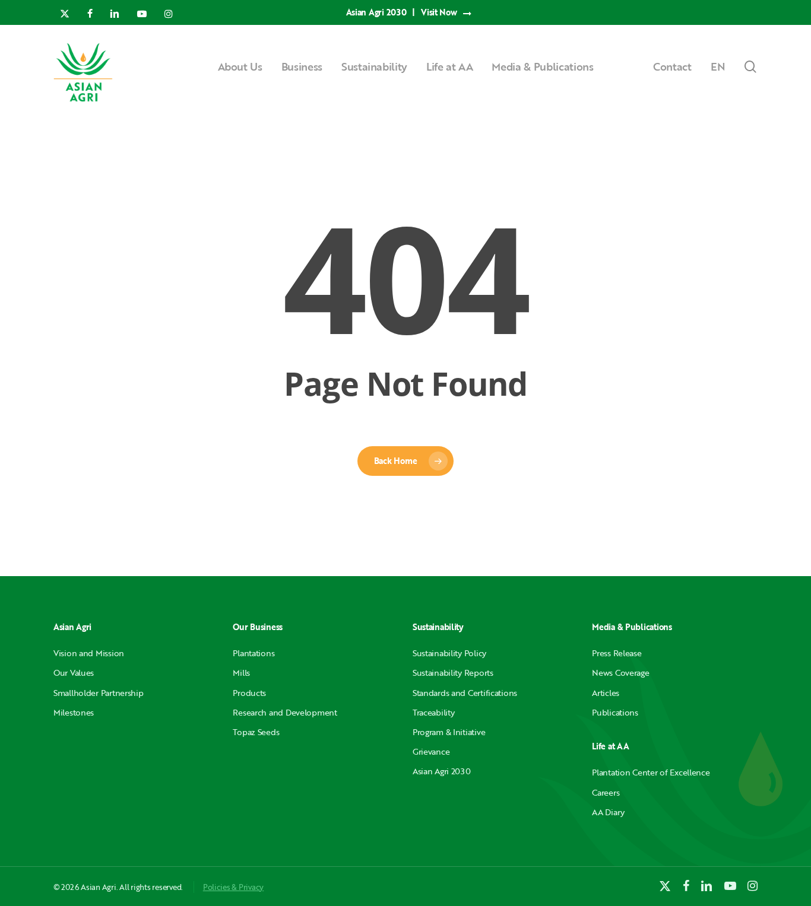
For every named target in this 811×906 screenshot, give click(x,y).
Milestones (73, 712)
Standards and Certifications (465, 692)
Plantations (253, 653)
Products (249, 692)
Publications (615, 712)
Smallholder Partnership (98, 692)
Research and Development (285, 712)
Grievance (431, 751)
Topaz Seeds (256, 732)
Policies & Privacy (233, 887)
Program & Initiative (449, 732)
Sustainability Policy (449, 653)
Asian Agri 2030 (442, 771)
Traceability (434, 712)
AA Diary (608, 812)
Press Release (616, 653)
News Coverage (620, 672)
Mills (241, 672)
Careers (605, 792)
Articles (605, 692)
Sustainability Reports (453, 672)
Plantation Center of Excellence (650, 772)
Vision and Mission (88, 653)
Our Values (73, 672)
